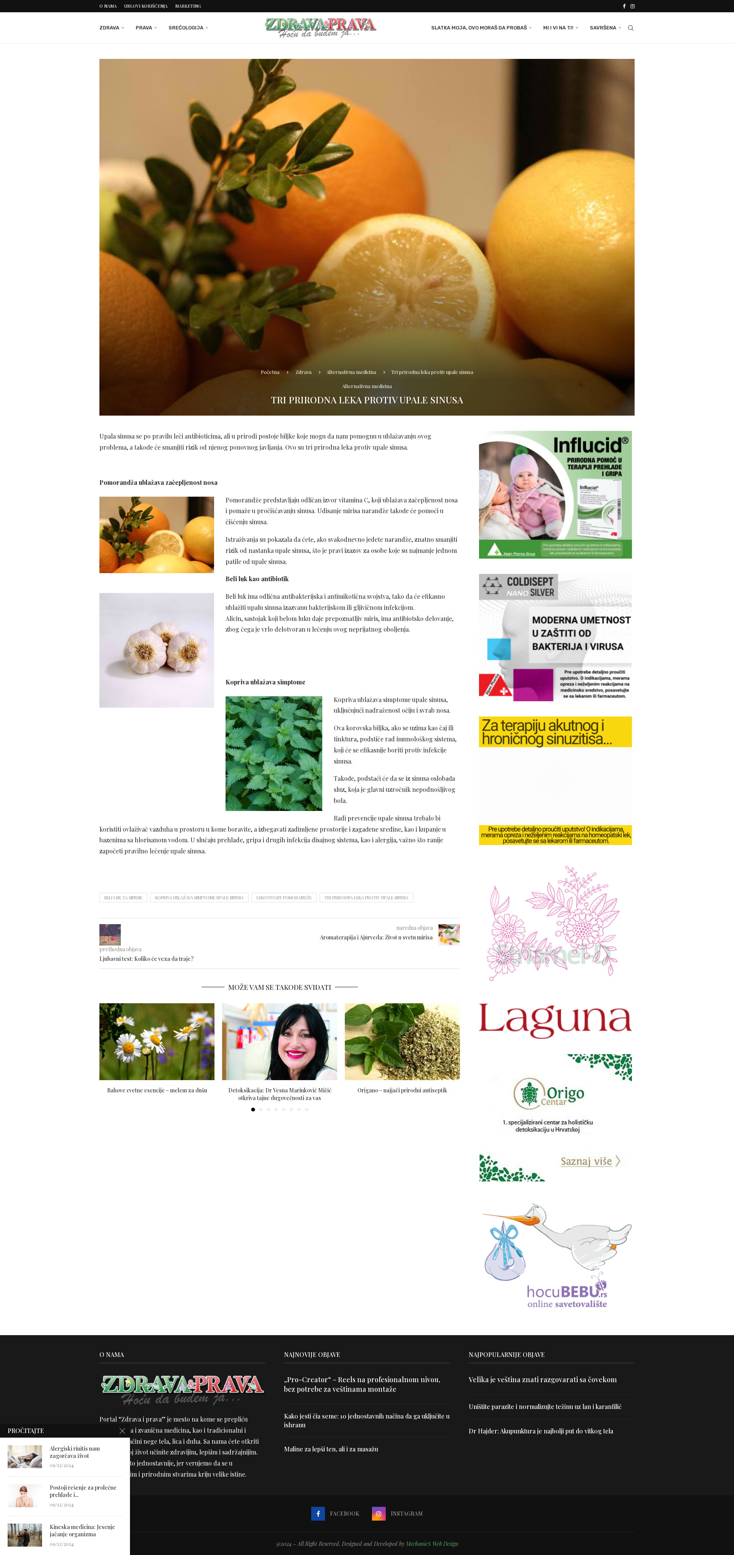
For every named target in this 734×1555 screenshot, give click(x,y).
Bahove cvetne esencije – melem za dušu (157, 1090)
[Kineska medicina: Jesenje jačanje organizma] (25, 1535)
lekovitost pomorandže (284, 897)
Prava (144, 28)
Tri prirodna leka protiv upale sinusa (366, 897)
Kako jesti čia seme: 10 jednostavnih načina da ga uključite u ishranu (367, 1420)
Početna (270, 372)
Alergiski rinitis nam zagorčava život (75, 1452)
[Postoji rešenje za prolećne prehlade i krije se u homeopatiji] (25, 1495)
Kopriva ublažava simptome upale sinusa (199, 897)
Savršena (603, 28)
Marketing (188, 6)
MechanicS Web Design (432, 1543)
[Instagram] (632, 6)
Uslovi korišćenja (145, 6)
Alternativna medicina (351, 372)
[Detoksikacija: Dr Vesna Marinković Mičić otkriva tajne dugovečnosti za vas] (279, 1041)
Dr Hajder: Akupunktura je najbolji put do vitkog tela (541, 1431)
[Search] (631, 28)
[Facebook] (624, 6)
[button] (109, 1056)
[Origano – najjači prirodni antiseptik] (402, 1041)
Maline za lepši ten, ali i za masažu (331, 1449)
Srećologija (186, 28)
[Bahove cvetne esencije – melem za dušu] (156, 1041)
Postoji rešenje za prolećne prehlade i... (83, 1491)
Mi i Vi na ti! (558, 28)
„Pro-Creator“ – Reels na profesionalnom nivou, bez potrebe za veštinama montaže (362, 1384)
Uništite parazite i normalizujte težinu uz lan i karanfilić (545, 1406)
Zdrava (109, 28)
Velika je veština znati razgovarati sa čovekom (543, 1379)
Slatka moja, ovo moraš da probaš (479, 28)
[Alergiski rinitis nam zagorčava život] (25, 1456)
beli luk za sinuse (123, 897)
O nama (108, 6)
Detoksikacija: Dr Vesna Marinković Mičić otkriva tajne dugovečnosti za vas (279, 1094)
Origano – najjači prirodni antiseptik (402, 1090)
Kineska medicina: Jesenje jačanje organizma (82, 1531)
